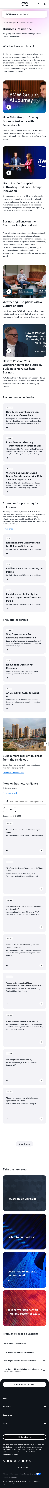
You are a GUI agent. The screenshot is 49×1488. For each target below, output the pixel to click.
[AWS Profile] (44, 4)
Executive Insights (9, 23)
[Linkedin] (11, 1461)
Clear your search (10, 793)
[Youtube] (23, 1461)
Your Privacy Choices (28, 1474)
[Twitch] (19, 1461)
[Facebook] (8, 1461)
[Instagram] (15, 1461)
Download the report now (13, 772)
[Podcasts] (27, 1461)
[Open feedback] (46, 744)
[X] (4, 1461)
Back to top (23, 1467)
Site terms (14, 1474)
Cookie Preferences (10, 1477)
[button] (17, 14)
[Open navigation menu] (4, 4)
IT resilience (8, 529)
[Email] (30, 1461)
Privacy (5, 1474)
